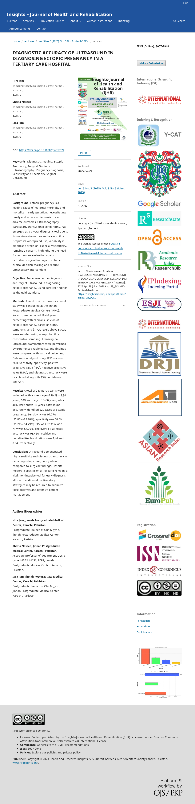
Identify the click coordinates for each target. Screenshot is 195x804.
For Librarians (144, 632)
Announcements (20, 28)
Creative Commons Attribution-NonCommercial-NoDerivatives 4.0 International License (100, 248)
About (74, 21)
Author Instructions (99, 21)
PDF (85, 153)
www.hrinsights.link (25, 763)
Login (185, 3)
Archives (28, 21)
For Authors (143, 626)
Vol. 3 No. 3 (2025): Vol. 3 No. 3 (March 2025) (64, 41)
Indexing (124, 21)
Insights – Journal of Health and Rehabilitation (59, 14)
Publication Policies (52, 21)
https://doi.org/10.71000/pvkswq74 (41, 150)
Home (16, 41)
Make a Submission (151, 63)
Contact (41, 28)
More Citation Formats (93, 305)
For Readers (143, 620)
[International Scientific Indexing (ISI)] (159, 104)
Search (180, 21)
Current (12, 21)
